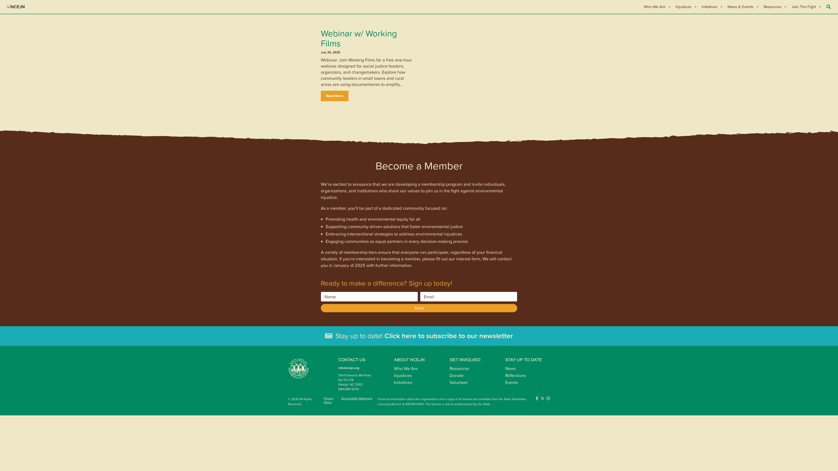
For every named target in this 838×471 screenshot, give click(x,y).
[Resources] (785, 6)
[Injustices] (695, 6)
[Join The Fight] (819, 6)
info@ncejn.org (348, 368)
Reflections (515, 375)
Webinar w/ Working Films (359, 38)
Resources (459, 368)
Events (511, 382)
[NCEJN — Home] (39, 7)
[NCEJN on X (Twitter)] (542, 398)
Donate (457, 375)
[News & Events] (757, 6)
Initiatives (403, 382)
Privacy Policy (328, 400)
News (510, 368)
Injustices (403, 375)
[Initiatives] (721, 6)
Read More (334, 95)
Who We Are (406, 368)
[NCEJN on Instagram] (548, 398)
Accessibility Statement (356, 398)
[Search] (828, 6)
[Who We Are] (669, 6)
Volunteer (459, 382)
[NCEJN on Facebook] (537, 398)
